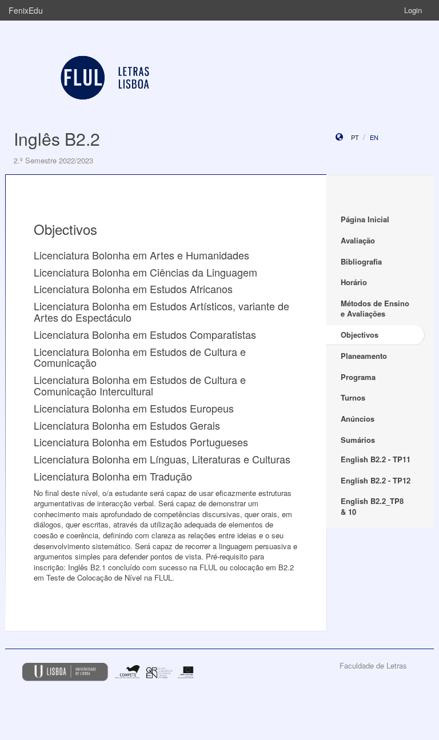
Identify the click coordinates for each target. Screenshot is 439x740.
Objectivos (359, 334)
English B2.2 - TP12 (375, 480)
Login (413, 10)
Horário (354, 282)
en (374, 137)
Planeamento (364, 355)
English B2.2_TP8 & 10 (372, 506)
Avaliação (358, 240)
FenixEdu (26, 10)
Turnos (353, 397)
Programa (358, 376)
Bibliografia (361, 261)
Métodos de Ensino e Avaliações (375, 308)
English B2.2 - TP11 (375, 459)
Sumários (358, 439)
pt (355, 137)
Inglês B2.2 (57, 138)
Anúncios (357, 418)
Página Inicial (365, 219)
